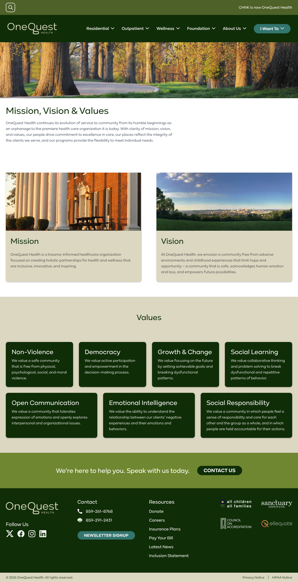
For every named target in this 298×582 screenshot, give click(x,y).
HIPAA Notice (282, 577)
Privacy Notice (253, 577)
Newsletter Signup (106, 535)
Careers (157, 520)
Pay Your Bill (161, 537)
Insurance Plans (165, 529)
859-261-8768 (99, 511)
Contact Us (220, 470)
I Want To (269, 28)
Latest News (161, 546)
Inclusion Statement (169, 555)
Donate (156, 511)
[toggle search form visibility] (10, 7)
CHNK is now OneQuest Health (265, 7)
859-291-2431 (99, 520)
